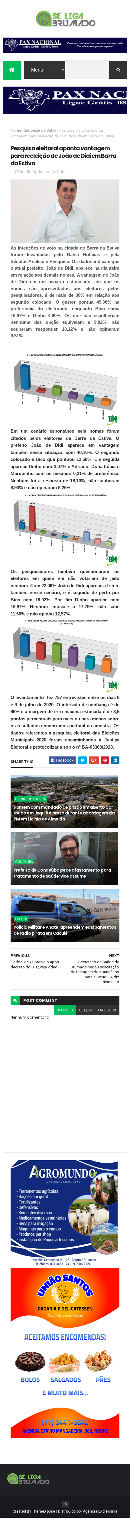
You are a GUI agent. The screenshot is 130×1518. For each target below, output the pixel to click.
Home (16, 130)
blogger (65, 1010)
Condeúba (24, 862)
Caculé (21, 919)
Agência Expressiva (100, 1511)
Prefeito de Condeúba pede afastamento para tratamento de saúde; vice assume (62, 873)
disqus (85, 1010)
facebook (107, 1010)
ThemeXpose (43, 1511)
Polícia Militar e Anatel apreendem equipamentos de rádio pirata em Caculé (65, 930)
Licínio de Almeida (30, 799)
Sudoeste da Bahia (40, 130)
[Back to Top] (65, 1504)
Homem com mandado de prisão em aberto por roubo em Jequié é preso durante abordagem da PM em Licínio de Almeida (64, 813)
